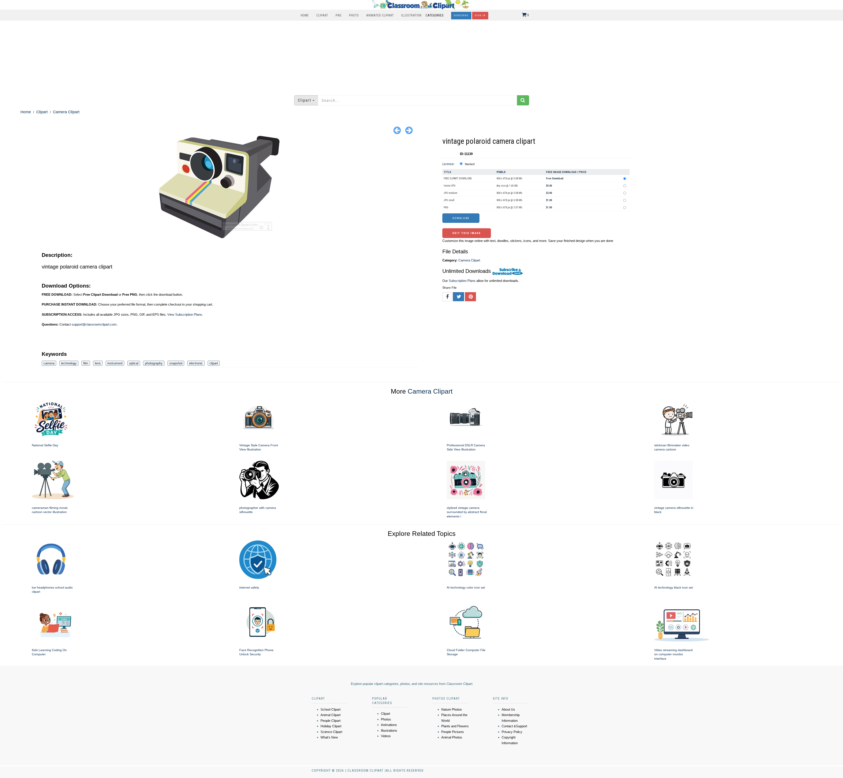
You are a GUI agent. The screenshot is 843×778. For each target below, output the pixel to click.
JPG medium (450, 192)
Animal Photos (451, 737)
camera (48, 363)
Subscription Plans (462, 281)
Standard (470, 164)
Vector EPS (449, 185)
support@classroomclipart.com (94, 324)
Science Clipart (331, 732)
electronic (196, 363)
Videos (386, 736)
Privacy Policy (512, 732)
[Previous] (397, 130)
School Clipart (330, 709)
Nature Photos (451, 709)
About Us (508, 709)
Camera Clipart (66, 112)
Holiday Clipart (331, 726)
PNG (339, 15)
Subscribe (461, 15)
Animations (389, 725)
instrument (114, 363)
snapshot (175, 363)
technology (69, 363)
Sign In (480, 15)
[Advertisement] (421, 55)
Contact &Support (514, 726)
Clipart (322, 15)
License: (448, 164)
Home (305, 15)
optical (133, 363)
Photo (354, 15)
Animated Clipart (380, 15)
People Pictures (452, 732)
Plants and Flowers (455, 726)
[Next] (409, 130)
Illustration (411, 15)
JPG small (449, 200)
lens (98, 363)
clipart (213, 363)
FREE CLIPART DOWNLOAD (458, 178)
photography (154, 363)
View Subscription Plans (184, 314)
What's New (329, 737)
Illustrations (389, 730)
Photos (386, 719)
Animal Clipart (330, 715)
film (85, 363)
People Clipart (330, 720)
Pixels (501, 172)
